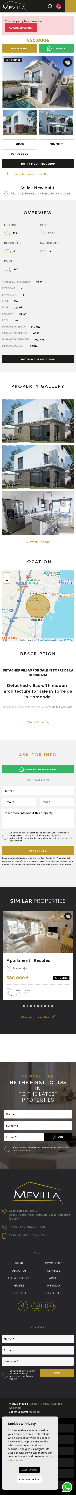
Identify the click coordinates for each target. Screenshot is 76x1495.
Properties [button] (53, 1263)
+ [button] (7, 575)
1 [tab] (24, 1006)
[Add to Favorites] (67, 62)
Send (57, 1373)
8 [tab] (48, 1006)
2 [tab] (27, 1006)
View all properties (35, 1017)
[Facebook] (23, 1305)
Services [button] (54, 1270)
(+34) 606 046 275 (32, 1235)
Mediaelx (34, 1411)
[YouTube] (50, 1305)
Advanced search (21, 27)
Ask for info (38, 850)
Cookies (56, 1403)
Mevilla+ (54, 1285)
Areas (54, 1278)
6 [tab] (41, 1006)
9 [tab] (52, 1006)
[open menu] (70, 6)
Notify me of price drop (38, 163)
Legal (33, 1403)
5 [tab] (38, 1006)
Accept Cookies (29, 1469)
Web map (14, 1407)
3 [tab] (31, 1006)
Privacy (44, 1403)
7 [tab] (45, 1006)
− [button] (7, 580)
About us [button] (19, 1270)
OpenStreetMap (45, 639)
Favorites (54, 1293)
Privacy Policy (46, 835)
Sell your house (19, 1278)
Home (19, 1263)
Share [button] (20, 143)
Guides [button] (19, 1285)
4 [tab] (34, 1006)
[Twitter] (36, 1305)
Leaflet (23, 639)
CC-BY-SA (67, 639)
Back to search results (31, 174)
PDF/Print (56, 143)
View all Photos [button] (38, 542)
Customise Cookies (29, 1479)
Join (59, 1137)
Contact (58, 48)
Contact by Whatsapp (41, 769)
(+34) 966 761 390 (32, 1227)
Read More (35, 722)
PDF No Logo (19, 153)
